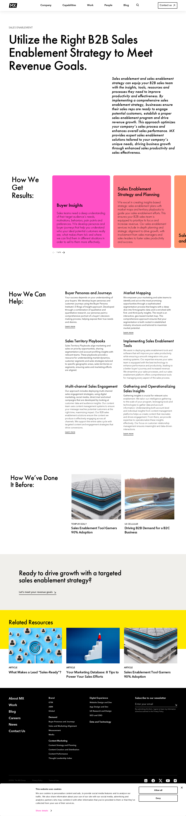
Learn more (70, 326)
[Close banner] (182, 788)
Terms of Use (54, 780)
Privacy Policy (158, 711)
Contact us (166, 5)
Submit (175, 705)
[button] (137, 5)
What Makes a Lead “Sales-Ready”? (35, 672)
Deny (158, 798)
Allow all (158, 790)
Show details (42, 810)
